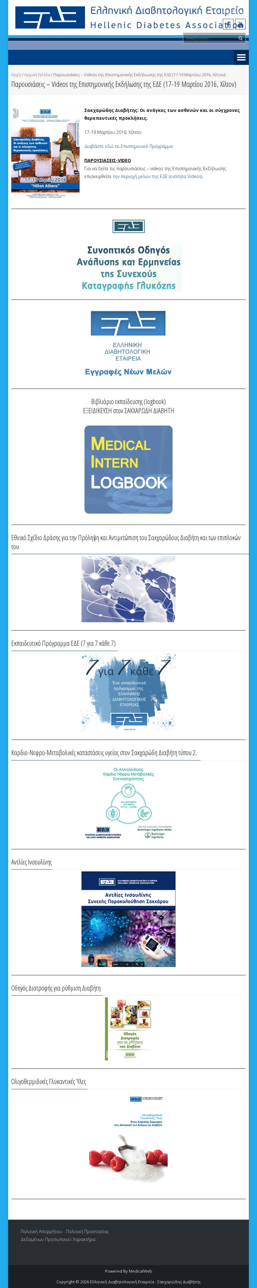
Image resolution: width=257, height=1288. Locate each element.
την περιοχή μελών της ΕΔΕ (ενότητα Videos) (157, 176)
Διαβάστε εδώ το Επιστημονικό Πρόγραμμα (128, 146)
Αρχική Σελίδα (37, 74)
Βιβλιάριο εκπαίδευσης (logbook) (128, 401)
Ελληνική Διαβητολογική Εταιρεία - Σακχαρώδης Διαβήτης (145, 1282)
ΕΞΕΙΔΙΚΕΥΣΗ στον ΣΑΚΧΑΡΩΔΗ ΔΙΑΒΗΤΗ (128, 410)
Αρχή (16, 74)
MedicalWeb (140, 1271)
